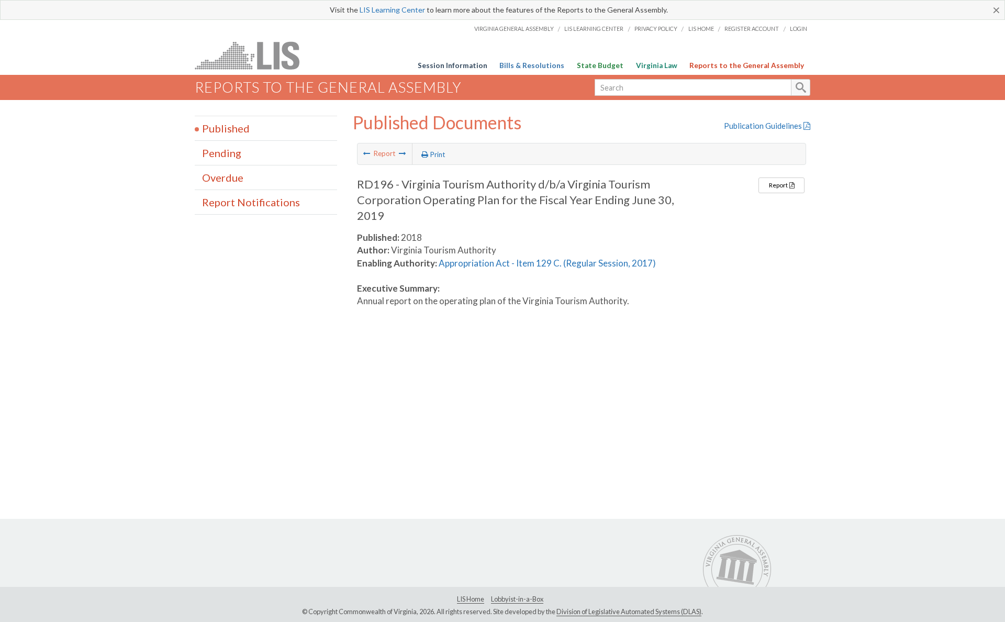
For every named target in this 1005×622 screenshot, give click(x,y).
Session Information (452, 65)
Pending (221, 153)
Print (436, 154)
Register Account (751, 28)
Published (226, 128)
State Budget (600, 65)
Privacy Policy (655, 28)
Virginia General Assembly (514, 28)
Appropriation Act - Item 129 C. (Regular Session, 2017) (547, 263)
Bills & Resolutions (531, 65)
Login (798, 28)
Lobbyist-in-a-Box (517, 599)
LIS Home (701, 28)
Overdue (222, 177)
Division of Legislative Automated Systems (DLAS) (628, 611)
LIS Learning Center (392, 9)
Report (779, 185)
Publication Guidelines (763, 125)
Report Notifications (251, 202)
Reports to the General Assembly (746, 65)
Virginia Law (656, 65)
